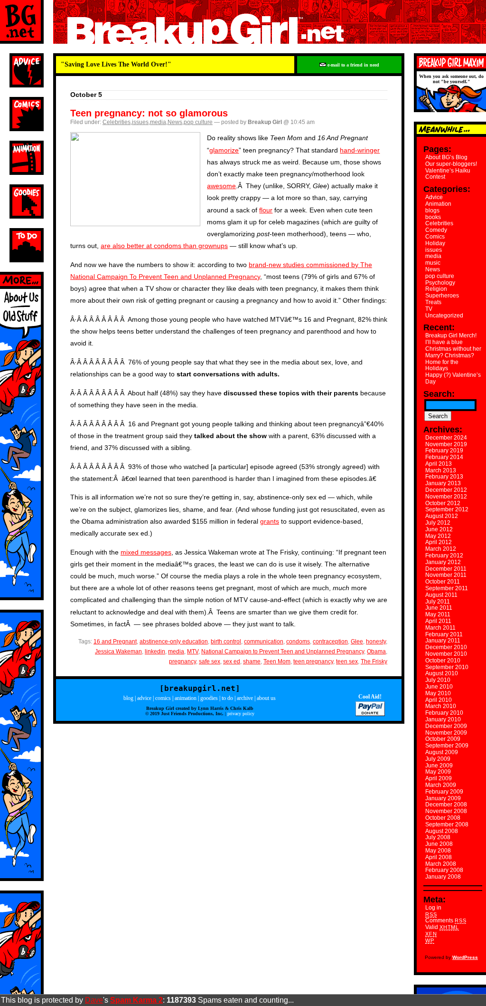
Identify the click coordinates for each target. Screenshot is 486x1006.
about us (266, 698)
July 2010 (437, 680)
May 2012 (438, 536)
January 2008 (443, 876)
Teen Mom (276, 661)
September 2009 (446, 745)
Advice (434, 197)
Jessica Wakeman (118, 651)
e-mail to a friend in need (352, 64)
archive (245, 698)
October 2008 (442, 817)
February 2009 (444, 791)
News (175, 122)
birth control (226, 641)
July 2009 (437, 759)
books (433, 217)
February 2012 (444, 555)
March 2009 (440, 785)
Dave (94, 1000)
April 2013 (438, 463)
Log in (433, 907)
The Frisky (374, 661)
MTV (192, 651)
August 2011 (441, 595)
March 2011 (440, 627)
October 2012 (442, 503)
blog (128, 698)
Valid (442, 927)
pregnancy (182, 661)
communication (263, 641)
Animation (438, 204)
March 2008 (440, 864)
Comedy (436, 230)
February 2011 (444, 634)
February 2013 (444, 476)
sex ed (231, 661)
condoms (298, 641)
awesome (221, 186)
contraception (330, 641)
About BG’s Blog (446, 157)
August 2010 (441, 673)
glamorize (224, 150)
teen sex (347, 661)
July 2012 (437, 522)
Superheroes (442, 295)
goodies (209, 698)
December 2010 (446, 647)
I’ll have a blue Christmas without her (453, 345)
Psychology (440, 282)
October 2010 (442, 660)
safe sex (209, 661)
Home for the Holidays (441, 365)
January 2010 (443, 719)
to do (227, 698)
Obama (376, 651)
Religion (436, 289)
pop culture (198, 122)
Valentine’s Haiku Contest (447, 174)
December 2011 (446, 568)
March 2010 (440, 706)
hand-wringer (360, 150)
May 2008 (438, 850)
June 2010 (439, 686)
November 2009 (446, 732)
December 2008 (446, 804)
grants (269, 521)
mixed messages (146, 552)
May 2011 (437, 614)
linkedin (155, 651)
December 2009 (446, 726)
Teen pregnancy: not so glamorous (149, 113)
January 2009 (443, 798)
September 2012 (446, 509)
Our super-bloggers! (451, 164)
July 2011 (437, 601)
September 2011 (446, 588)
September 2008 (446, 824)
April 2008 (438, 857)
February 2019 (444, 450)
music (432, 262)
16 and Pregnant (115, 641)
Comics (435, 236)
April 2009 (438, 778)
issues (140, 122)
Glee (357, 641)
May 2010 (438, 693)
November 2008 (446, 811)
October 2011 (442, 581)
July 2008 (437, 837)
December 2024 (446, 437)
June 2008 (439, 844)
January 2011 (442, 640)
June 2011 (438, 607)
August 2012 (441, 516)
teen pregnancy (313, 661)
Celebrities (117, 122)
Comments (445, 920)
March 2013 (440, 470)
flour (265, 210)
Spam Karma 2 (136, 1000)
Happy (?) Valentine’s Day (453, 378)
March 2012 (440, 549)
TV (428, 309)
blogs (432, 210)
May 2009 (438, 771)
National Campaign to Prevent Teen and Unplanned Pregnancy (282, 651)
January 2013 (443, 483)
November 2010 (446, 654)
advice (144, 698)
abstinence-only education (174, 641)
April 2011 (438, 621)
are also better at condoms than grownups (164, 245)
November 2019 (446, 444)
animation (185, 698)
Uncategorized (444, 315)
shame (252, 661)
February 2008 (444, 870)
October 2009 (442, 739)
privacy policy (240, 713)
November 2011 (446, 575)
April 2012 (438, 542)
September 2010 (446, 667)
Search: (439, 394)
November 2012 (446, 496)
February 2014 (444, 457)
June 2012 (439, 529)
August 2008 (441, 831)
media (158, 122)
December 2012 (446, 490)
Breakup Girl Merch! (451, 335)
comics (163, 698)
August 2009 (441, 752)
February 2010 (444, 712)
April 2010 (438, 700)
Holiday (435, 243)
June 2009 (439, 765)
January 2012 (443, 562)
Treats (433, 302)
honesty (376, 641)
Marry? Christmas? (449, 355)
